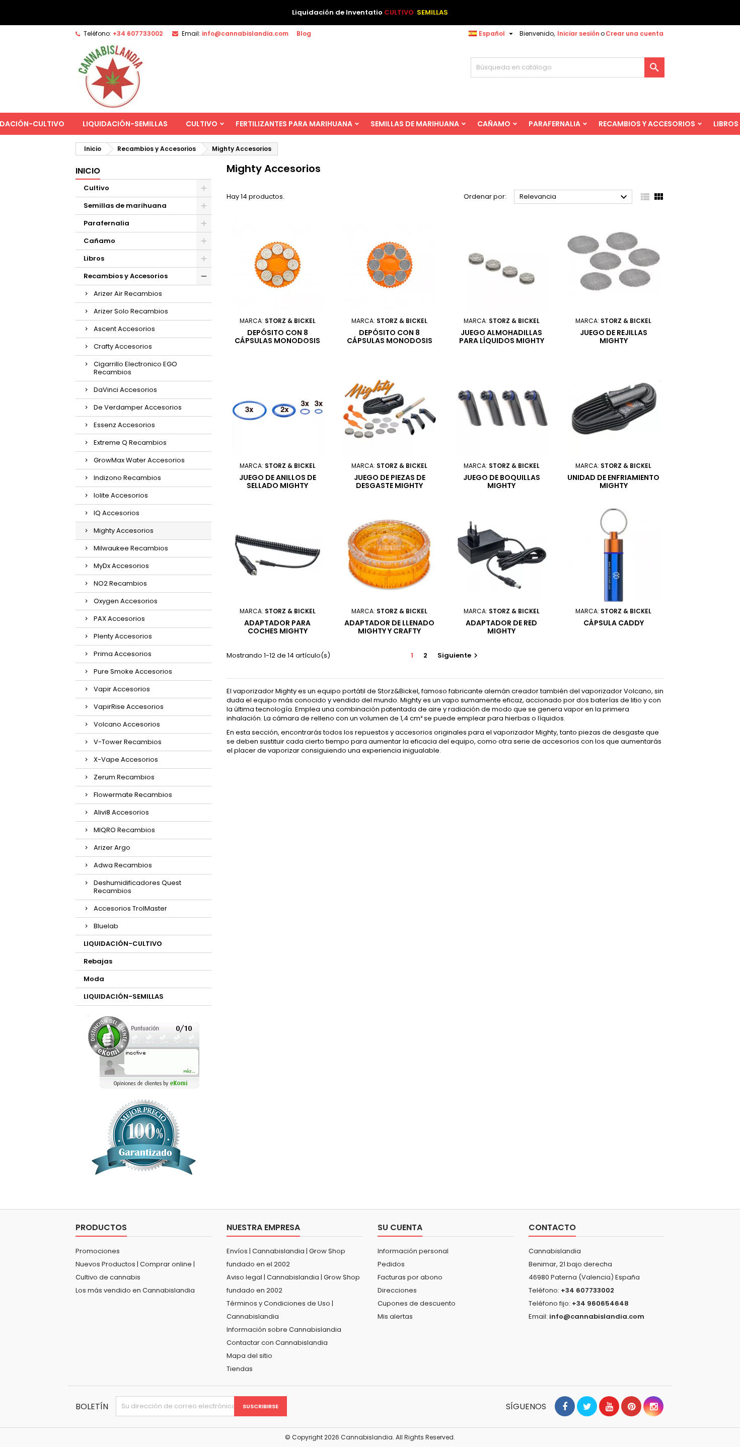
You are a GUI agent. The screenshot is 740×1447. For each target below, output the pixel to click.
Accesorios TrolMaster (130, 908)
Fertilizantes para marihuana (294, 124)
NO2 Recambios (120, 583)
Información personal (413, 1251)
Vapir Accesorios (122, 689)
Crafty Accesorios (123, 346)
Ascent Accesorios (124, 329)
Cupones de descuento (417, 1303)
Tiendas (240, 1369)
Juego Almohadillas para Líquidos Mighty (501, 337)
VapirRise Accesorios (129, 706)
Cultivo (201, 124)
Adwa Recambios (123, 865)
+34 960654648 (600, 1303)
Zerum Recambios (124, 777)
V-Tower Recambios (128, 742)
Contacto (552, 1227)
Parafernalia (554, 124)
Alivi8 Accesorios (121, 812)
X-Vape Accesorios (126, 759)
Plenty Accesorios (123, 636)
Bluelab (106, 926)
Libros (94, 258)
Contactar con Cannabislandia (277, 1342)
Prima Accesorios (123, 654)
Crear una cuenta (634, 33)
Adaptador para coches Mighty (277, 627)
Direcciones (397, 1290)
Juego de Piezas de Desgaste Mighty (389, 481)
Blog (304, 33)
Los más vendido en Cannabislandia (135, 1290)
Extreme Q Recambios (130, 442)
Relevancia (575, 197)
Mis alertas (395, 1316)
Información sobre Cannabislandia (284, 1329)
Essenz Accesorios (124, 425)
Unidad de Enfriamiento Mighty (613, 481)
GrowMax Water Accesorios (139, 460)
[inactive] (144, 1052)
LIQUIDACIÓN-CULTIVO (123, 943)
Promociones (98, 1251)
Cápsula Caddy (613, 623)
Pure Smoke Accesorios (133, 671)
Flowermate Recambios (133, 794)
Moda (94, 979)
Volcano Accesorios (127, 724)
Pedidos (391, 1264)
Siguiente (458, 655)
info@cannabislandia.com (245, 33)
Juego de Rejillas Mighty (613, 337)
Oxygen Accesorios (126, 601)
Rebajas (98, 961)
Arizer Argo (112, 847)
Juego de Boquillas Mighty (501, 481)
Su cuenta (400, 1227)
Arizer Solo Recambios (131, 311)
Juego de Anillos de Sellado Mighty (277, 481)
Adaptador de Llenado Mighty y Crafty (389, 627)
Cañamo (493, 124)
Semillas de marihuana (415, 124)
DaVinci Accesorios (125, 389)
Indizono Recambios (127, 478)
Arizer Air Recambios (128, 293)
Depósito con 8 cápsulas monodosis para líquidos (389, 341)
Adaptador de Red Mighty (501, 627)
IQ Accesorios (116, 513)
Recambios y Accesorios (647, 124)
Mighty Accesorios (124, 530)
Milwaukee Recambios (131, 548)
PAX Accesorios (119, 618)
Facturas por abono (410, 1277)
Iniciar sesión (578, 33)
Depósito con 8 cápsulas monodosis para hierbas (277, 341)
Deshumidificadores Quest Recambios (137, 887)
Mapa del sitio (249, 1355)
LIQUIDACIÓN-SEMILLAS (125, 124)
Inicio (88, 171)
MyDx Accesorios (121, 566)
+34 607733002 (138, 33)
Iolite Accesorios (121, 495)
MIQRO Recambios (124, 830)
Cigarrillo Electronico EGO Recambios (135, 368)
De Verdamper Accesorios (138, 407)
